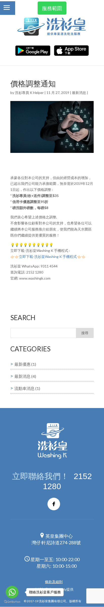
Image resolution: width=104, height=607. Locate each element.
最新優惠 (22, 364)
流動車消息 (24, 388)
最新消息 (79, 92)
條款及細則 (54, 582)
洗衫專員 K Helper (29, 92)
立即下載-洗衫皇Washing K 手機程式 (48, 256)
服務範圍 (52, 8)
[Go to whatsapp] (12, 592)
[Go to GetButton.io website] (12, 601)
